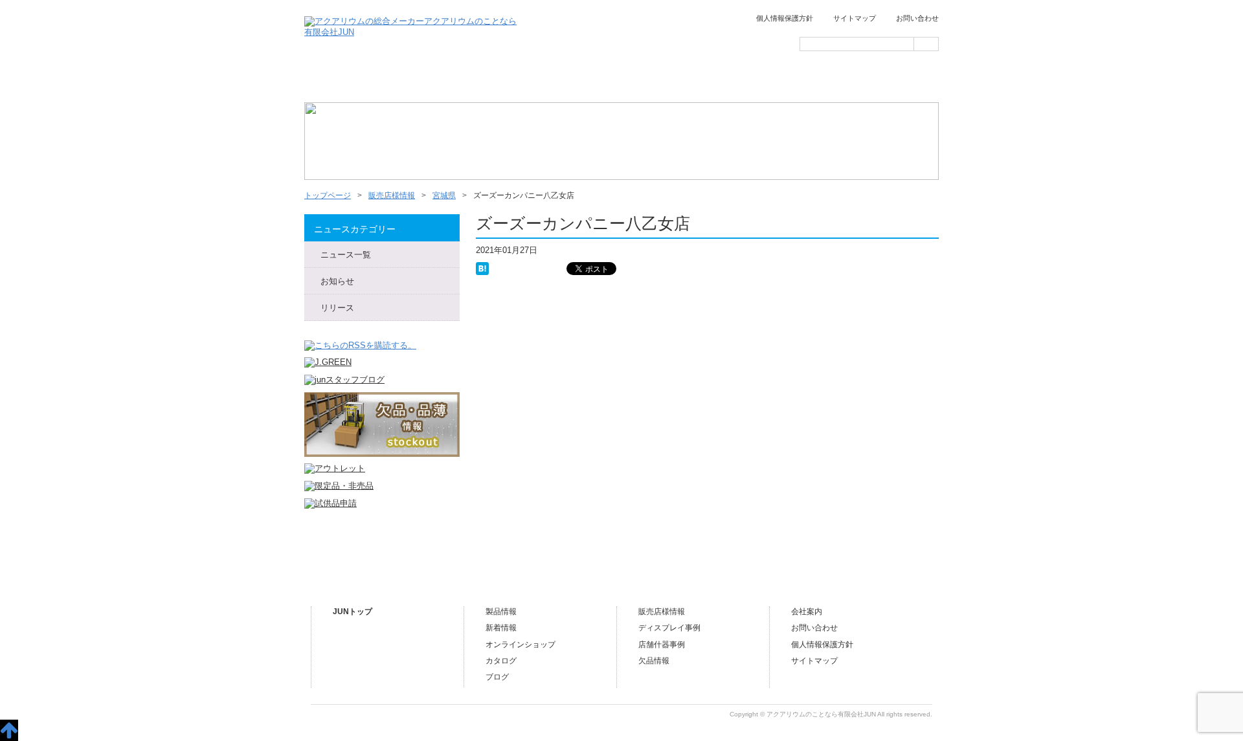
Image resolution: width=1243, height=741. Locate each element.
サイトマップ (854, 18)
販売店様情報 (711, 81)
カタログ (501, 660)
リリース (337, 308)
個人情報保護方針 (784, 18)
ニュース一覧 (439, 81)
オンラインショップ (620, 81)
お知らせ (337, 281)
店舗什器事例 (661, 644)
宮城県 (444, 195)
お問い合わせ (917, 18)
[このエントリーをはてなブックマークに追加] (482, 267)
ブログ (892, 81)
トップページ (349, 81)
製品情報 (501, 611)
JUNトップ (352, 611)
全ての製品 (529, 81)
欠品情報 (653, 660)
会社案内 (801, 81)
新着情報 (501, 627)
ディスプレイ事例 (669, 627)
